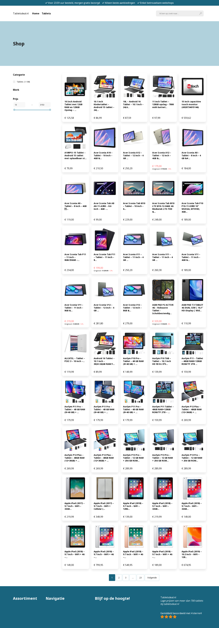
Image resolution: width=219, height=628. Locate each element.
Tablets (46, 13)
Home (35, 13)
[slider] (14, 110)
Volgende (152, 577)
